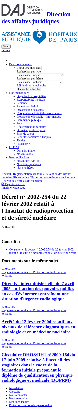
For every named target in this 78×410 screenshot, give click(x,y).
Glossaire (14, 391)
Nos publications (19, 157)
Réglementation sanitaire (31, 126)
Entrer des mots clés (29, 67)
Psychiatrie (23, 143)
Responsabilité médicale (31, 99)
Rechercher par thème (30, 78)
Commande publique (29, 120)
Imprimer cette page (13, 187)
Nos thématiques (19, 92)
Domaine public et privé (31, 130)
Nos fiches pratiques (29, 164)
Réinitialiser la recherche (31, 85)
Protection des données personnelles (30, 405)
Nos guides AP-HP (28, 160)
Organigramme (26, 150)
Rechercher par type (29, 71)
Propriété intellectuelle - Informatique (39, 116)
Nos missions (25, 154)
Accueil (6, 174)
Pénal (20, 123)
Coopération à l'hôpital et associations (39, 113)
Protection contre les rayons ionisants (53, 177)
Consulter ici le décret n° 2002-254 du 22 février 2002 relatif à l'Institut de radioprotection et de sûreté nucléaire (42, 251)
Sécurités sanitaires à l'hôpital (34, 137)
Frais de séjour (25, 133)
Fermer (6, 50)
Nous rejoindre (18, 398)
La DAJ (14, 147)
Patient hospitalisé (27, 106)
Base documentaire (20, 64)
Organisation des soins (30, 109)
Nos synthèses (25, 167)
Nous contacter (18, 395)
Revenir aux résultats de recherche (22, 180)
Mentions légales (19, 401)
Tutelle (21, 140)
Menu (6, 46)
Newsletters (16, 388)
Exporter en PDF (14, 184)
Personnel (22, 103)
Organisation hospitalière (31, 96)
